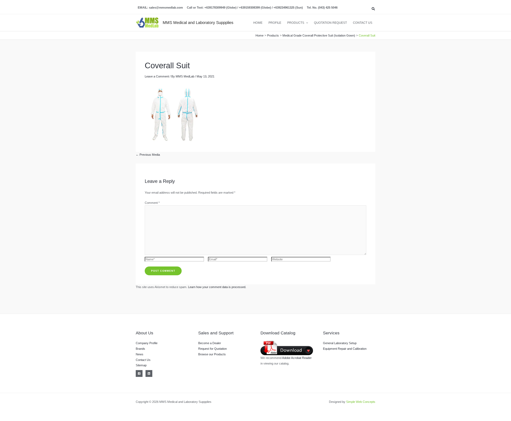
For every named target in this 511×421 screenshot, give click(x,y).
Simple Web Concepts (360, 401)
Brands (140, 348)
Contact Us (143, 360)
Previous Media (148, 154)
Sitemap (141, 365)
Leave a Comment (157, 76)
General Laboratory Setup (340, 343)
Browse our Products (212, 354)
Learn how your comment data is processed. (217, 287)
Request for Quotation (212, 348)
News (139, 354)
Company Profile (146, 343)
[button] (373, 9)
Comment (152, 202)
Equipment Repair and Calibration (344, 348)
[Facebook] (139, 373)
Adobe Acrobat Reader (297, 358)
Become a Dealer (209, 343)
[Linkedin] (149, 373)
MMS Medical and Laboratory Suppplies (198, 22)
